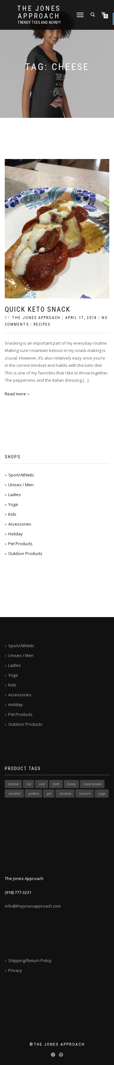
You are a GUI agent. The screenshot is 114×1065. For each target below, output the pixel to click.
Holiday (15, 534)
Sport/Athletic (21, 475)
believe (14, 784)
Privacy (15, 970)
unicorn (85, 793)
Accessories (19, 524)
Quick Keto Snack (37, 309)
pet (49, 793)
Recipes (42, 324)
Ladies (14, 494)
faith (56, 784)
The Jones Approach (39, 12)
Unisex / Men (21, 485)
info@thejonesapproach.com (33, 906)
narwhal (15, 793)
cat (29, 784)
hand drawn (92, 784)
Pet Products (20, 543)
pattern (33, 793)
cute (42, 784)
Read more (15, 394)
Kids (12, 514)
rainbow (65, 793)
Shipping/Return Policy (30, 960)
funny (71, 784)
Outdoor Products (25, 553)
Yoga (13, 504)
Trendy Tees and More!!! (39, 22)
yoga (101, 793)
